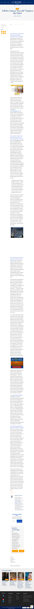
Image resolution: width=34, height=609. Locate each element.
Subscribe (19, 521)
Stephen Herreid (16, 16)
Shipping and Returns (10, 600)
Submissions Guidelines (10, 597)
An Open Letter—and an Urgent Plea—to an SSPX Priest (20, 584)
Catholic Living (13, 559)
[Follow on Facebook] (3, 596)
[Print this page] (3, 33)
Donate (24, 2)
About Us (9, 595)
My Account (17, 596)
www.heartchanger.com (14, 111)
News (8, 2)
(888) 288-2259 (27, 600)
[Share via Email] (1, 33)
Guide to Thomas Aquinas (17, 395)
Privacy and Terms (10, 602)
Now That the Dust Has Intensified (13, 583)
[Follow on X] (3, 597)
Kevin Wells (20, 588)
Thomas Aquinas (13, 562)
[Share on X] (1, 31)
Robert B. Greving (13, 585)
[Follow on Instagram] (3, 599)
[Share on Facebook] (3, 31)
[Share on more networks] (5, 33)
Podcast (12, 2)
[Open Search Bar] (32, 2)
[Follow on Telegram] (3, 601)
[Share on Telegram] (5, 31)
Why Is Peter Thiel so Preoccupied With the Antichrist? (28, 584)
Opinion (4, 2)
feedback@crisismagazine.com (27, 595)
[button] (31, 606)
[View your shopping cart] (30, 2)
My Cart (17, 597)
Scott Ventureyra (28, 588)
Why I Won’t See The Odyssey (5, 583)
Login (28, 2)
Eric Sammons (4, 585)
